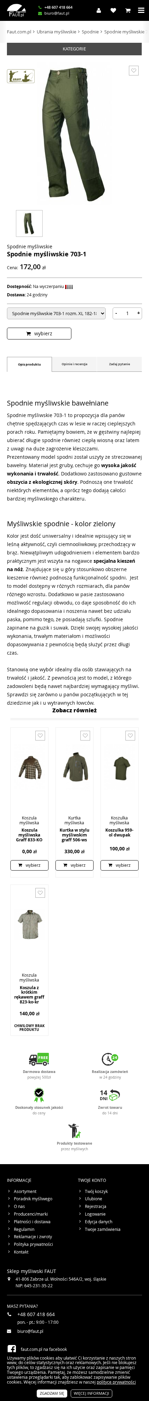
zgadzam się (52, 1393)
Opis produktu (29, 364)
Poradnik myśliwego (33, 1198)
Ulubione (93, 1198)
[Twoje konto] (97, 10)
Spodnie (90, 32)
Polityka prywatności (33, 1244)
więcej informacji (91, 1393)
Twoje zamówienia (103, 1229)
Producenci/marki (31, 1214)
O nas (19, 1206)
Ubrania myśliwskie (56, 32)
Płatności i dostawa (32, 1221)
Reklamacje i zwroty (33, 1236)
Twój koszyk (96, 1191)
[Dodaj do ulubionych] (134, 70)
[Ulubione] (111, 10)
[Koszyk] (126, 10)
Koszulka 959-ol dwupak (119, 832)
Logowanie (95, 1214)
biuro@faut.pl (56, 13)
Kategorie (74, 49)
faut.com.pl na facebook (44, 1349)
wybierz (43, 333)
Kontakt (21, 1252)
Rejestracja (95, 1206)
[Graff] (21, 76)
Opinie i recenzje (74, 364)
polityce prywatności (116, 1382)
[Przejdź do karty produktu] (29, 767)
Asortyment (25, 1191)
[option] (29, 222)
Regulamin (24, 1229)
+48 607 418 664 (58, 7)
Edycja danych (98, 1221)
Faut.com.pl (19, 32)
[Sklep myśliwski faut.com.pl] (16, 10)
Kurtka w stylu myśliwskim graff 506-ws (74, 835)
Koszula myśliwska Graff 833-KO (29, 835)
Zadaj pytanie (119, 364)
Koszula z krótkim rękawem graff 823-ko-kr (29, 995)
